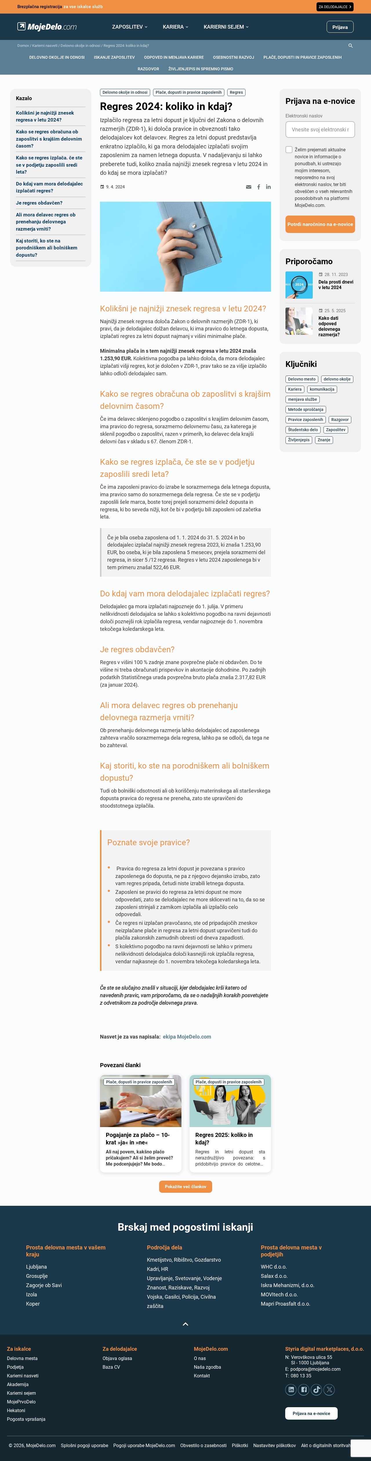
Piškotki (240, 1445)
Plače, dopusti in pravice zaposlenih (189, 92)
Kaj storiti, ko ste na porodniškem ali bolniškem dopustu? (46, 247)
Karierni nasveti (44, 45)
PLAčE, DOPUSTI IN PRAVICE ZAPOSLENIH (302, 57)
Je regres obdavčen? (39, 202)
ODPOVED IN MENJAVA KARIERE (174, 57)
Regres (236, 92)
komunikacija (322, 389)
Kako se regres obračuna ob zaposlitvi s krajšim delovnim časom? (49, 138)
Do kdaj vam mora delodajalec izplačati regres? (49, 187)
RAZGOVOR (148, 68)
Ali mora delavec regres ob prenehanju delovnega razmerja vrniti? (46, 221)
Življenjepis (299, 439)
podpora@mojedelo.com (315, 1369)
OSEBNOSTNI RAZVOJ (233, 57)
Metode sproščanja (305, 409)
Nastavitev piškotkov (274, 1445)
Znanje (324, 439)
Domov (23, 45)
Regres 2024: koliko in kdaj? (126, 45)
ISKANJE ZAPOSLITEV (114, 57)
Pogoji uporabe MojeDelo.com (144, 1445)
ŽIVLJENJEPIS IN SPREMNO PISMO (200, 68)
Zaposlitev (335, 429)
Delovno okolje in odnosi (80, 45)
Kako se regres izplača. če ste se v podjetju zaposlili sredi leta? (49, 164)
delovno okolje (337, 379)
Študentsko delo (303, 429)
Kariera (295, 389)
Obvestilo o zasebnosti (203, 1445)
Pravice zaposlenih (305, 419)
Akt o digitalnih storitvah (326, 1445)
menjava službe (302, 399)
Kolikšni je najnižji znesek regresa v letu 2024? (45, 116)
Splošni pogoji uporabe (84, 1445)
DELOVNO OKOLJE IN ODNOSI (57, 57)
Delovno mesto (302, 379)
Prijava (340, 27)
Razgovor (340, 419)
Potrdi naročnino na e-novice (320, 224)
